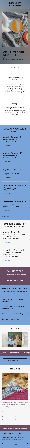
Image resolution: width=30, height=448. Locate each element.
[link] (15, 6)
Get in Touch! (9, 418)
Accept (15, 444)
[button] (4, 4)
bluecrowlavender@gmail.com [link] (9, 411)
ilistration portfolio (15, 360)
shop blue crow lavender (14, 59)
